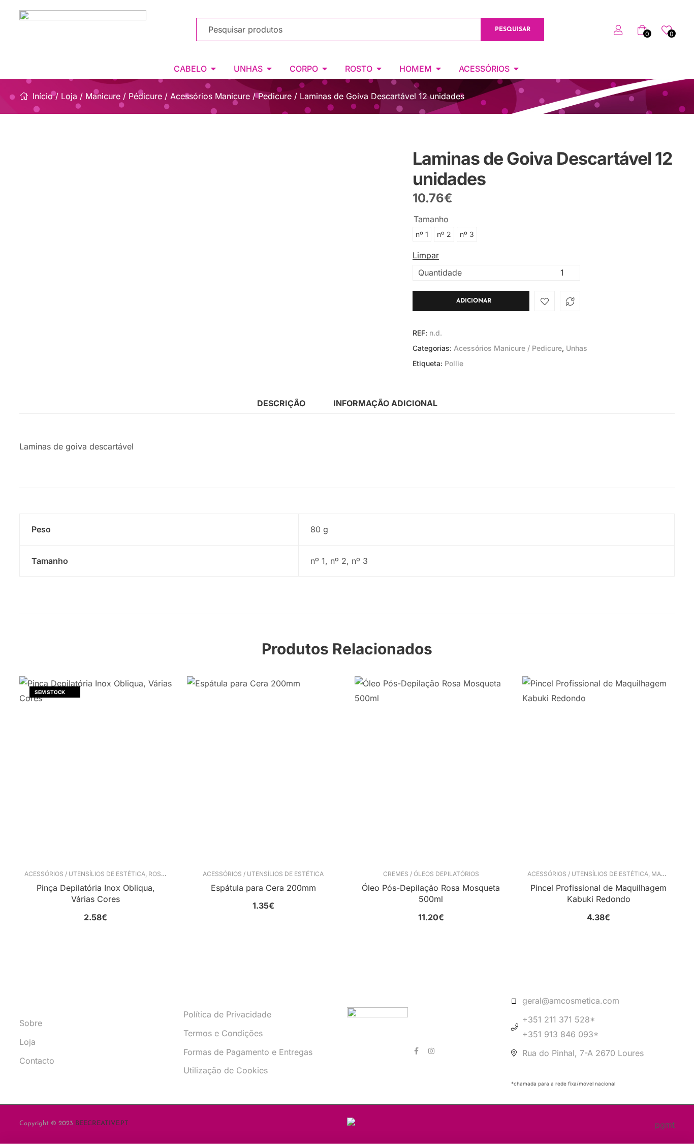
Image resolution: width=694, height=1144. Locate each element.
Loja (69, 96)
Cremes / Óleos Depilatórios (431, 874)
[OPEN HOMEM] (438, 69)
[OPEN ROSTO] (379, 69)
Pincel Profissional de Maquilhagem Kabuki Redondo (598, 893)
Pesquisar (512, 29)
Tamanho (431, 219)
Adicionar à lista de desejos (544, 301)
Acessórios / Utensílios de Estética (84, 874)
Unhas (576, 348)
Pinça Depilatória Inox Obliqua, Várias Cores (96, 893)
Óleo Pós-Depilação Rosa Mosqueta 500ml (431, 893)
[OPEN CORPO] (325, 69)
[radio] (422, 234)
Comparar (570, 301)
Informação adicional (385, 403)
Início (43, 96)
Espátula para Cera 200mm (263, 888)
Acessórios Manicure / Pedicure (231, 96)
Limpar (426, 255)
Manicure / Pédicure (123, 96)
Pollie (454, 363)
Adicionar (473, 301)
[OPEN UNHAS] (269, 69)
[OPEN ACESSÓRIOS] (516, 69)
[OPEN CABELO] (213, 69)
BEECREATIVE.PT (102, 1123)
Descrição (281, 403)
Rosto (159, 874)
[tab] (281, 403)
